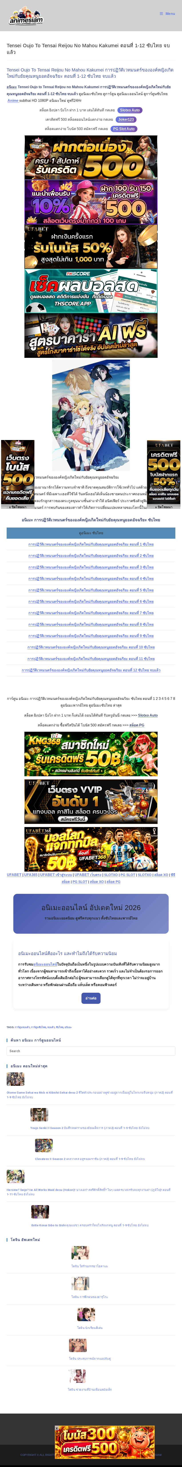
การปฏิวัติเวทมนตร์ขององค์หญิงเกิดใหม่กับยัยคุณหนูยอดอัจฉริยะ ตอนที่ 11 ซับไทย (91, 659)
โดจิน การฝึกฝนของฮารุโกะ (89, 1297)
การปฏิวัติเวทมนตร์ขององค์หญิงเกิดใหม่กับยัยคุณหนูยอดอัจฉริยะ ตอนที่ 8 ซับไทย (91, 624)
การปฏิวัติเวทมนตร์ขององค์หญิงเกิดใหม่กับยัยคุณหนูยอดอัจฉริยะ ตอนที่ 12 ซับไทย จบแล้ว (91, 670)
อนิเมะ (68, 1027)
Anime (13, 100)
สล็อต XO (161, 875)
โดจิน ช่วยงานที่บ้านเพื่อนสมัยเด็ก (90, 1389)
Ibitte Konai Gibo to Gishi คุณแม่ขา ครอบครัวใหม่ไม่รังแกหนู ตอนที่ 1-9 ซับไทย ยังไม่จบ (90, 1225)
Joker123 (126, 119)
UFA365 (31, 875)
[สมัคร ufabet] (91, 246)
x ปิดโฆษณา (163, 507)
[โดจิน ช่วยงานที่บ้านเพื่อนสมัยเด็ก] (90, 1376)
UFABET (14, 875)
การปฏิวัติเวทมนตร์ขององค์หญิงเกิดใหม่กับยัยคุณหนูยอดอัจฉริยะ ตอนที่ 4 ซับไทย (91, 579)
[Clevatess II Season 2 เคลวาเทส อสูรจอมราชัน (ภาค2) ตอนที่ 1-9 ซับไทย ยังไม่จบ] (90, 1145)
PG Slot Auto (124, 129)
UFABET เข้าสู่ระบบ (56, 875)
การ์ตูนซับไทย (38, 1027)
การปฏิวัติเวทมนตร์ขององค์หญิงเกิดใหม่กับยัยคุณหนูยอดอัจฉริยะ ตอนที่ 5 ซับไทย (91, 590)
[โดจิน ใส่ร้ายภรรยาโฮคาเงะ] (89, 1252)
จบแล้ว (51, 1027)
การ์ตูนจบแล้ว (22, 1027)
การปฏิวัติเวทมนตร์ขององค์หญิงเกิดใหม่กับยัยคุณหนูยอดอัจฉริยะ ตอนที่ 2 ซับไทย (91, 556)
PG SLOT (128, 875)
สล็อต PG (114, 882)
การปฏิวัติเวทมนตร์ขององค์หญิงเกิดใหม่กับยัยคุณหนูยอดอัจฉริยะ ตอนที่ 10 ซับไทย (91, 647)
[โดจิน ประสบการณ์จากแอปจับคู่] (90, 1345)
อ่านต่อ (91, 998)
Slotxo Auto (130, 110)
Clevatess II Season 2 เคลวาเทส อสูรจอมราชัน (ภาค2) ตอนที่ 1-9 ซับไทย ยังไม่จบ (90, 1159)
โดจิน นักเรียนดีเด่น (90, 1328)
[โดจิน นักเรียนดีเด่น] (90, 1314)
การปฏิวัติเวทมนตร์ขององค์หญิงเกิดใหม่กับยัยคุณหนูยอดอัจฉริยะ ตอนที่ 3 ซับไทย (91, 567)
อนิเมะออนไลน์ (45, 964)
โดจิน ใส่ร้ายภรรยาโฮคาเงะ (89, 1266)
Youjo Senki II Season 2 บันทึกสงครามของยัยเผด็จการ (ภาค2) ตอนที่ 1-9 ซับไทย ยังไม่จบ (90, 1128)
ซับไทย (59, 1027)
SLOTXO (111, 875)
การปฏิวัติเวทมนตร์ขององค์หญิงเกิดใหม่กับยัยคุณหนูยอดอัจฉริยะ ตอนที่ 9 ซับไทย (91, 636)
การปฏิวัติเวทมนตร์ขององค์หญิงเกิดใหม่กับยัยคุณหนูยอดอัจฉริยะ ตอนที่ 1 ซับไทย (91, 544)
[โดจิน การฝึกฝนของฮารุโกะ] (89, 1283)
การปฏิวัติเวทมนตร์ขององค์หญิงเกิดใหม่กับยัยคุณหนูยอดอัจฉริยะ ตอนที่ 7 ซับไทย (91, 613)
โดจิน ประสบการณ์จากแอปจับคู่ (90, 1358)
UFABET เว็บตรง (88, 875)
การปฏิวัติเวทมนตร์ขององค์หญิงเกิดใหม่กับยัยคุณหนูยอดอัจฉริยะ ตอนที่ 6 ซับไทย (91, 601)
